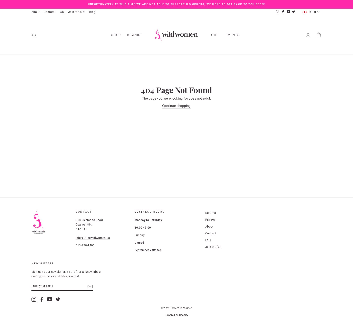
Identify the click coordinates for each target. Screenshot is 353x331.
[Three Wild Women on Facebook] (41, 299)
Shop (116, 35)
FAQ (61, 11)
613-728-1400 (85, 245)
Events (233, 35)
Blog (92, 11)
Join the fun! (76, 11)
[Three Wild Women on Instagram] (33, 299)
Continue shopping (176, 106)
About (35, 11)
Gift (215, 35)
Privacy (210, 219)
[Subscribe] (90, 286)
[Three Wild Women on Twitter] (57, 299)
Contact (49, 11)
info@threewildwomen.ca (93, 237)
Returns (210, 212)
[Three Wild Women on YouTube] (49, 299)
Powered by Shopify (176, 315)
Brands (134, 35)
